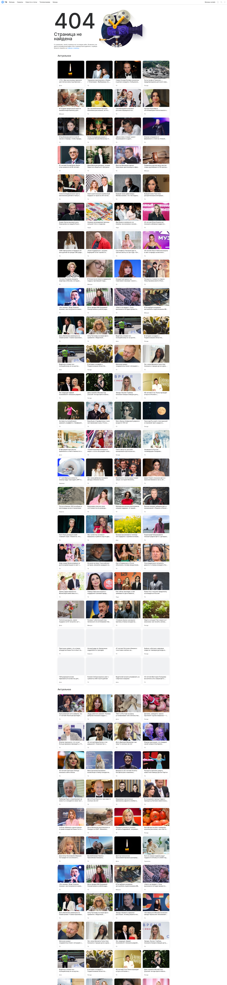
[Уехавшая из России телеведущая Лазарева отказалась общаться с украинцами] (156, 443)
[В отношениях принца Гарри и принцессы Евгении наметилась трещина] (156, 906)
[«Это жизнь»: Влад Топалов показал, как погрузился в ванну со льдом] (71, 301)
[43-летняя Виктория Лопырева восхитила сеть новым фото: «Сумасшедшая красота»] (156, 670)
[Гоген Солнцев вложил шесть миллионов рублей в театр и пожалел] (71, 187)
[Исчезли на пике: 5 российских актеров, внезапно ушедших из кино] (99, 557)
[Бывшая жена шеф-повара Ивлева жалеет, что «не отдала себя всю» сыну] (127, 187)
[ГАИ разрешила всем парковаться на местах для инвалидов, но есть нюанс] (71, 670)
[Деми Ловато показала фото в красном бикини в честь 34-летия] (156, 472)
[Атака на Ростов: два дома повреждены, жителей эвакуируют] (156, 784)
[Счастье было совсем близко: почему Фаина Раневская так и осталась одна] (127, 756)
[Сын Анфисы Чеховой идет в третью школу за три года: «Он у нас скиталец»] (127, 244)
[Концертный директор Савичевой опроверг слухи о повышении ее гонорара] (127, 273)
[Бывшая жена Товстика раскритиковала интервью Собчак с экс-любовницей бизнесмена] (156, 187)
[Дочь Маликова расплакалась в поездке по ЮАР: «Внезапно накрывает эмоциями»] (99, 935)
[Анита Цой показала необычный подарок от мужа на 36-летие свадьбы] (99, 187)
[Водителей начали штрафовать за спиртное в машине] (127, 670)
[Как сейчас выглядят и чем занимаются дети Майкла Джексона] (127, 585)
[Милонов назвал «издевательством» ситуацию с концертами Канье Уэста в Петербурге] (127, 358)
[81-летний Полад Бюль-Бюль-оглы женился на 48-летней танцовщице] (71, 159)
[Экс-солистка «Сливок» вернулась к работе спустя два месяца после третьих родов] (99, 528)
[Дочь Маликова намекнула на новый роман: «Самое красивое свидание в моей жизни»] (71, 329)
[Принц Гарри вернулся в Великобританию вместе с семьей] (71, 585)
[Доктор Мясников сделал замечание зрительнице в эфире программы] (127, 159)
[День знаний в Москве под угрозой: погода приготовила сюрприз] (99, 386)
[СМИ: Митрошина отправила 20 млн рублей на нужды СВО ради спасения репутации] (71, 244)
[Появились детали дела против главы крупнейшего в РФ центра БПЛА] (156, 159)
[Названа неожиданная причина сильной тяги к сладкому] (99, 216)
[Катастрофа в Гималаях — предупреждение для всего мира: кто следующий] (156, 74)
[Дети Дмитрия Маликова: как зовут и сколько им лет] (127, 849)
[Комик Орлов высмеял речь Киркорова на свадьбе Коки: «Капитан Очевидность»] (71, 216)
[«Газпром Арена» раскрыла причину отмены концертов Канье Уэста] (127, 614)
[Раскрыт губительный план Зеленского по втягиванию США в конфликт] (99, 614)
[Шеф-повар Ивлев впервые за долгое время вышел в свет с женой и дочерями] (71, 557)
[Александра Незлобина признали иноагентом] (71, 727)
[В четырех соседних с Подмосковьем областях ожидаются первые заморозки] (156, 329)
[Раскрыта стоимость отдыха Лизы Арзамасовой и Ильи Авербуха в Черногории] (156, 273)
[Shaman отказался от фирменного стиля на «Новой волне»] (156, 131)
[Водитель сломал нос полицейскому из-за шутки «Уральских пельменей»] (127, 329)
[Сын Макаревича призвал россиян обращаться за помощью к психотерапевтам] (127, 102)
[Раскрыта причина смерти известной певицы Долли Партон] (156, 878)
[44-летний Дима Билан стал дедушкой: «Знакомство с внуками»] (99, 849)
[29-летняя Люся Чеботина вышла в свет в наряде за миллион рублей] (156, 244)
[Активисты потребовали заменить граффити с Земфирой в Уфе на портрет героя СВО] (71, 415)
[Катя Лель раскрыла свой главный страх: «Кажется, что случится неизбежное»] (71, 528)
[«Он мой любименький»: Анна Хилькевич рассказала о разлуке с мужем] (156, 699)
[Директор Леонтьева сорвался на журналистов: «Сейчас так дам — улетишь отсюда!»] (99, 699)
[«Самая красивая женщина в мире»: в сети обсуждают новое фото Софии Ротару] (99, 443)
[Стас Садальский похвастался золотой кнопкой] (99, 784)
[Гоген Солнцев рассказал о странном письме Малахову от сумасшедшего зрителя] (99, 131)
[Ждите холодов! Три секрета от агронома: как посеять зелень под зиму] (156, 614)
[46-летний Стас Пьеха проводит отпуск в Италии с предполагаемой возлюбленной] (156, 386)
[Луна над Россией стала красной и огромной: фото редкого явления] (156, 415)
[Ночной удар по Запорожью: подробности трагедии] (99, 642)
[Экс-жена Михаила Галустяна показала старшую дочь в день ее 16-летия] (156, 358)
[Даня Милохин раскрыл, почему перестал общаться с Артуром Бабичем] (99, 159)
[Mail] (2, 2)
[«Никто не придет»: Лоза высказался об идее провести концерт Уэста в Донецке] (127, 301)
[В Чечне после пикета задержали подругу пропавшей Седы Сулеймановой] (99, 273)
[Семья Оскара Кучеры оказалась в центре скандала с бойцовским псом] (127, 74)
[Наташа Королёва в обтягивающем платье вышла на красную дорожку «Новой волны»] (156, 102)
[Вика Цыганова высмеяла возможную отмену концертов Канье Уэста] (99, 878)
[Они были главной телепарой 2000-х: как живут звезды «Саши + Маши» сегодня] (71, 699)
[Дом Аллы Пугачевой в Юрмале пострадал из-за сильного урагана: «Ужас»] (71, 963)
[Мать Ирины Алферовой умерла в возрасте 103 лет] (127, 415)
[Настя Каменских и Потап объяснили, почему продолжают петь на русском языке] (127, 557)
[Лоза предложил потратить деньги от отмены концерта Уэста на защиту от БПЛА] (156, 557)
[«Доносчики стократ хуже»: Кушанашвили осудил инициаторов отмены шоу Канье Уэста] (127, 131)
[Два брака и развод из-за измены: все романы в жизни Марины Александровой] (127, 216)
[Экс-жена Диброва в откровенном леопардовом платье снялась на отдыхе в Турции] (99, 756)
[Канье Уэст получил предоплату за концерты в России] (156, 585)
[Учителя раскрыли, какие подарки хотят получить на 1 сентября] (71, 614)
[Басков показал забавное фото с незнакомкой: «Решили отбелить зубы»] (156, 500)
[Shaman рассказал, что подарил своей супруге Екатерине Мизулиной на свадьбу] (156, 849)
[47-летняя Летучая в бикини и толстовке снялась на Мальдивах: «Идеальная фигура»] (127, 642)
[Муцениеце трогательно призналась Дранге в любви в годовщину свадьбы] (127, 906)
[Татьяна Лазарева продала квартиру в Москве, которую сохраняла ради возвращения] (71, 273)
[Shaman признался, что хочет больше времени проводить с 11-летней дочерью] (71, 849)
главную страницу (73, 48)
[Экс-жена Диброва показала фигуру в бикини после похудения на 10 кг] (99, 472)
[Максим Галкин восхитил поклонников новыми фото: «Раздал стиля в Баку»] (156, 756)
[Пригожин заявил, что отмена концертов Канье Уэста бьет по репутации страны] (71, 642)
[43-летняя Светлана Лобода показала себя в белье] (71, 878)
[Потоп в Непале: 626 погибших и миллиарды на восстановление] (71, 500)
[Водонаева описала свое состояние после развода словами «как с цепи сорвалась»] (99, 500)
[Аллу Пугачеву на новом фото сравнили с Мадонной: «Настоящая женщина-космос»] (99, 329)
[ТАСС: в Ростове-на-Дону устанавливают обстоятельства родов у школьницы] (127, 821)
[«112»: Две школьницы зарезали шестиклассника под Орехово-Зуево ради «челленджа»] (71, 74)
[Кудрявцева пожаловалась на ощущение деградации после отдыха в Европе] (71, 756)
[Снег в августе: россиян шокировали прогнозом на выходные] (127, 443)
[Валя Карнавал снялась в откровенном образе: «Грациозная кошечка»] (71, 784)
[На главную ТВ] (5, 2)
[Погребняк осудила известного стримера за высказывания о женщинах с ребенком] (127, 727)
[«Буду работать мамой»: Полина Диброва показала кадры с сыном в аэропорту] (99, 821)
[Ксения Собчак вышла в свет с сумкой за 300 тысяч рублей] (99, 670)
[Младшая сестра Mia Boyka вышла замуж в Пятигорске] (127, 784)
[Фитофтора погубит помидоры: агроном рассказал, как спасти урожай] (156, 935)
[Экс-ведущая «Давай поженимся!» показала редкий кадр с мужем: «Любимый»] (71, 386)
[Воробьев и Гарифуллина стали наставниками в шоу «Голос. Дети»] (99, 415)
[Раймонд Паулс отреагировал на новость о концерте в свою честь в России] (71, 906)
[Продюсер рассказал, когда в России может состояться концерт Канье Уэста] (156, 727)
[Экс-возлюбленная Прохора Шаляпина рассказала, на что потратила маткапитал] (99, 102)
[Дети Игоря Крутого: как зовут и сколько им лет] (99, 906)
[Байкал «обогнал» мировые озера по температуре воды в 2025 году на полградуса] (156, 642)
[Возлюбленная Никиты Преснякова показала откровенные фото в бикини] (99, 963)
